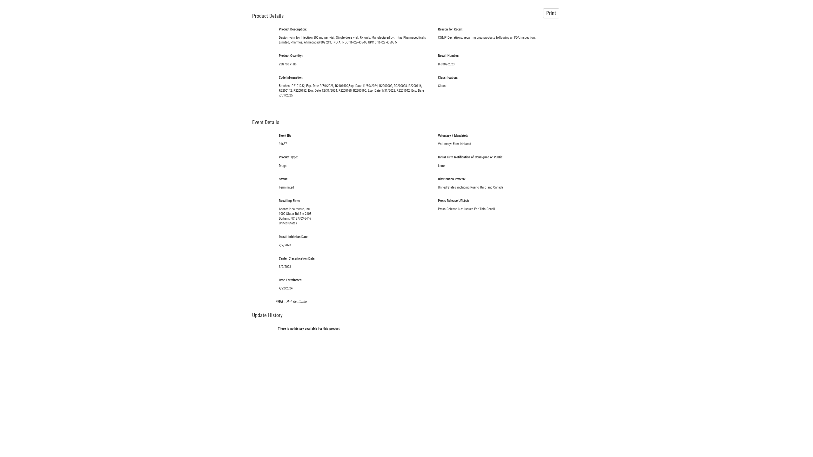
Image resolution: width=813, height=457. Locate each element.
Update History (267, 315)
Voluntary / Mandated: (453, 136)
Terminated (286, 187)
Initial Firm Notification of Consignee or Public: (470, 157)
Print (551, 13)
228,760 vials (288, 64)
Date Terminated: (290, 280)
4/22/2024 (285, 288)
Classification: (448, 78)
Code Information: (291, 78)
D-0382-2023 (446, 64)
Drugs (282, 166)
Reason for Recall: (450, 29)
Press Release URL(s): (453, 201)
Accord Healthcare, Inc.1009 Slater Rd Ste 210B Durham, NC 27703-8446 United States (295, 216)
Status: (283, 179)
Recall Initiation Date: (293, 237)
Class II (443, 86)
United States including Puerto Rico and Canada (470, 187)
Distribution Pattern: (452, 179)
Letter (442, 166)
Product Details (268, 16)
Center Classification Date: (297, 258)
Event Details (265, 122)
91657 (283, 144)
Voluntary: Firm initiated (454, 144)
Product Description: (293, 29)
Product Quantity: (291, 56)
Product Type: (288, 157)
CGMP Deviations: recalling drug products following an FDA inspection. (487, 38)
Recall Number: (448, 56)
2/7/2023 (285, 245)
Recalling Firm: (289, 201)
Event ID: (285, 136)
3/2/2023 (285, 267)
